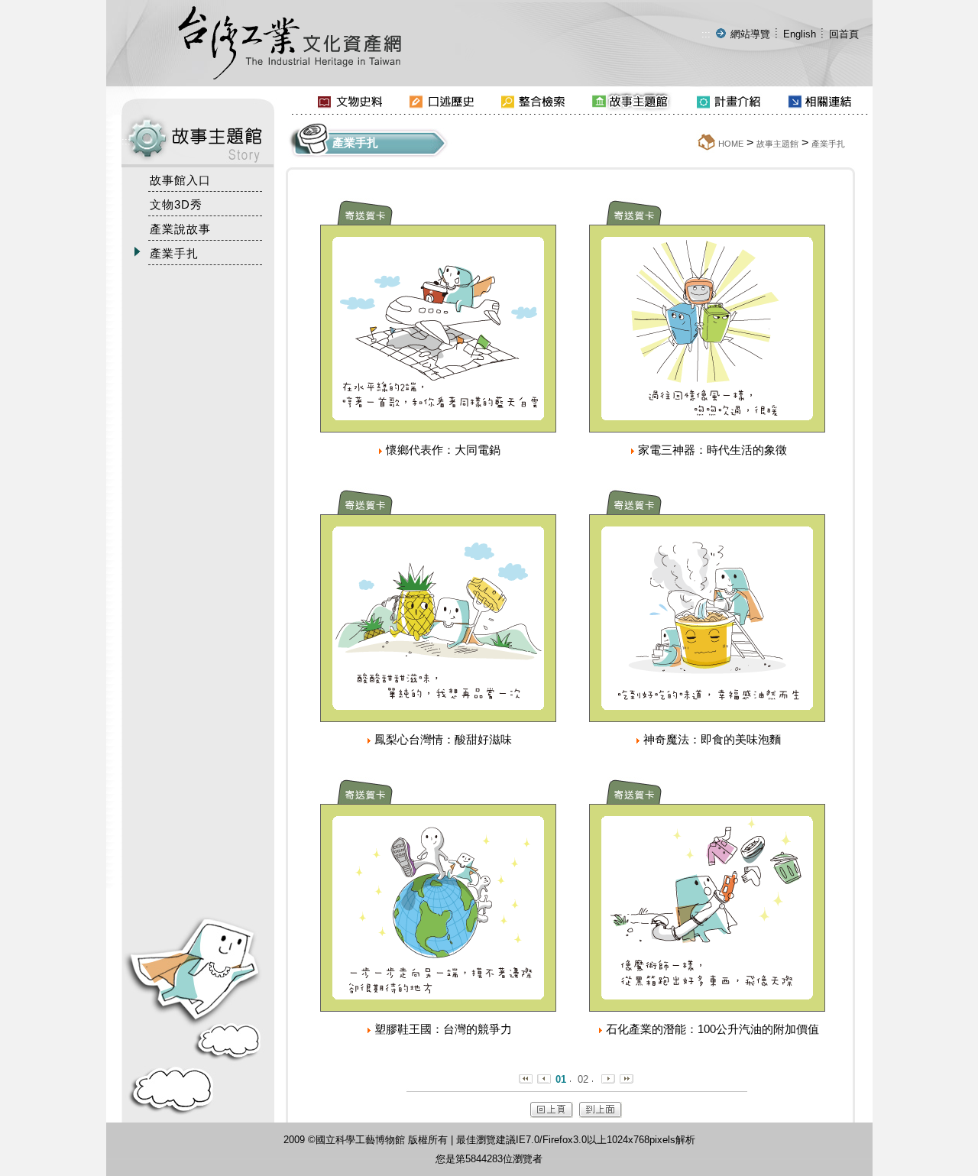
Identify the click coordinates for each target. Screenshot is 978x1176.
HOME (730, 143)
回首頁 (844, 34)
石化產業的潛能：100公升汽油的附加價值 (712, 1028)
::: (706, 34)
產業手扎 (828, 143)
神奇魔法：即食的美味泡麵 (712, 739)
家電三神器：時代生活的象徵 (712, 449)
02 (583, 1079)
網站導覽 (750, 34)
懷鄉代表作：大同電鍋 (443, 449)
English (799, 34)
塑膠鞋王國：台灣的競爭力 (443, 1028)
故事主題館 (777, 143)
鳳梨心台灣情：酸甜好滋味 (443, 739)
